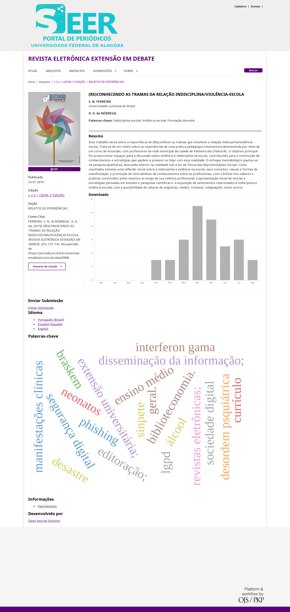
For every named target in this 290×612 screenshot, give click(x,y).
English (43, 329)
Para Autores (47, 506)
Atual (32, 71)
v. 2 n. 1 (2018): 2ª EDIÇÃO (69, 82)
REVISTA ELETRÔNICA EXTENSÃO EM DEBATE (91, 58)
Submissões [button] (103, 71)
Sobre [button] (129, 71)
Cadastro (240, 6)
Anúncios (77, 71)
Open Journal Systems (44, 521)
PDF (55, 169)
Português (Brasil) (51, 320)
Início (31, 82)
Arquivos (53, 71)
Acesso (255, 6)
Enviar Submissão (41, 308)
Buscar (253, 70)
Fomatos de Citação (45, 266)
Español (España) (50, 324)
